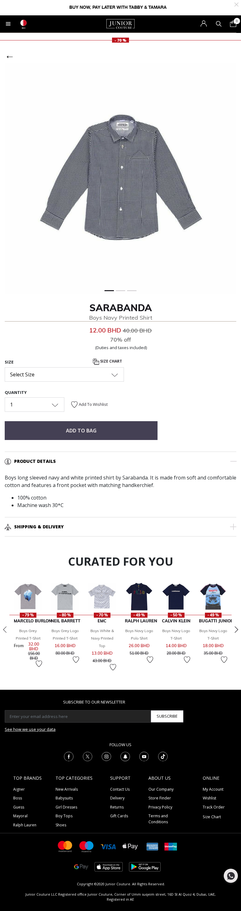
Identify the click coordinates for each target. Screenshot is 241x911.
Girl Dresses (66, 807)
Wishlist (209, 798)
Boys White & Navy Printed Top (102, 638)
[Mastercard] (65, 846)
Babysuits (64, 798)
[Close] (236, 4)
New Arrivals (67, 789)
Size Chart (110, 361)
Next (236, 629)
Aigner (19, 789)
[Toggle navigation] (8, 23)
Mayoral (20, 816)
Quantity (16, 392)
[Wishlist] (39, 664)
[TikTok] (163, 755)
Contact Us (120, 789)
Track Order (214, 807)
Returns (117, 807)
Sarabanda (120, 308)
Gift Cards (119, 816)
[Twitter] (87, 755)
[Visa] (108, 846)
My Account (213, 789)
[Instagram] (106, 755)
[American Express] (152, 846)
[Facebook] (68, 755)
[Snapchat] (125, 755)
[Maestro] (86, 846)
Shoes (61, 825)
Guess (18, 807)
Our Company (161, 789)
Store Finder (159, 798)
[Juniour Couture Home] (120, 23)
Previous (4, 629)
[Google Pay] (81, 866)
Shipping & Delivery (39, 527)
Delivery (117, 798)
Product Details (35, 461)
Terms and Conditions (158, 818)
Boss (17, 798)
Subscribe (167, 716)
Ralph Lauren (24, 825)
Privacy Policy (160, 807)
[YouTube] (144, 755)
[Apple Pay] (130, 846)
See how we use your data (30, 729)
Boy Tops (64, 816)
